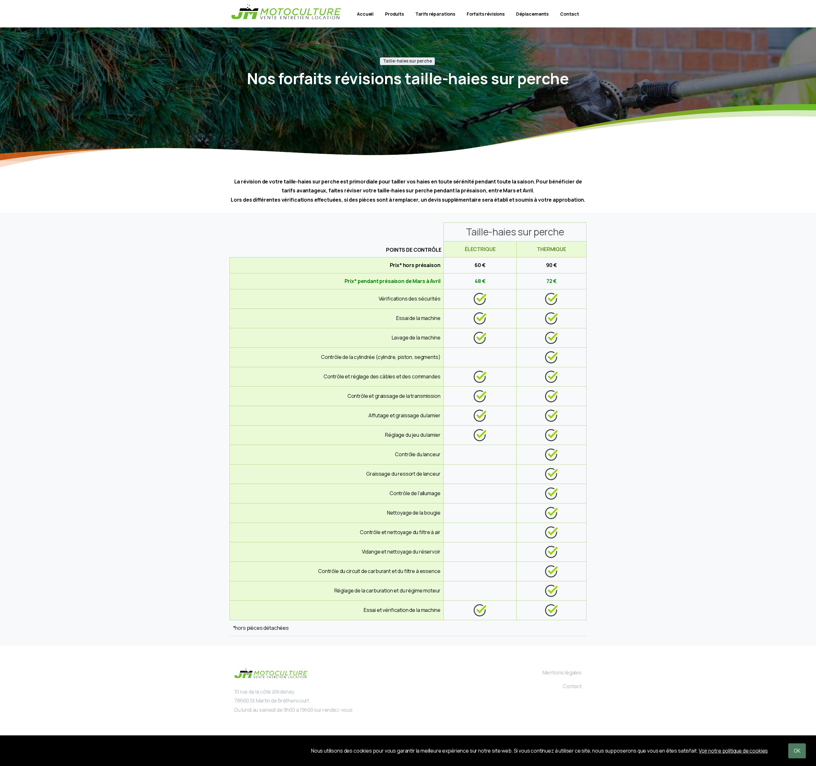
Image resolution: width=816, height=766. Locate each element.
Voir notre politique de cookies (733, 750)
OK (797, 750)
